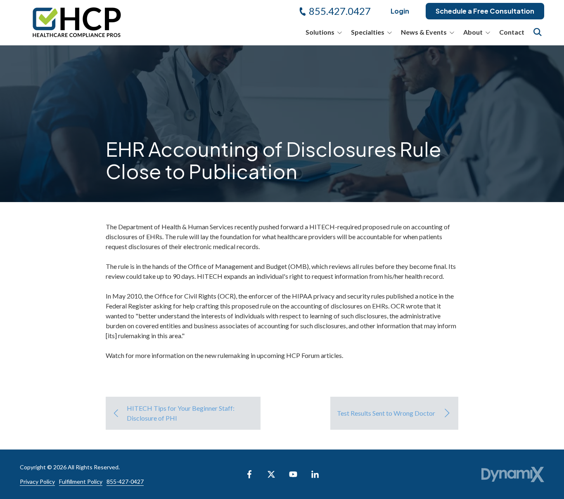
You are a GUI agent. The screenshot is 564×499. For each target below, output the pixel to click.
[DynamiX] (512, 474)
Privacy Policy (37, 481)
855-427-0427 (125, 481)
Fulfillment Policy (80, 481)
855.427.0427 (340, 11)
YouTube (293, 474)
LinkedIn (315, 474)
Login (400, 11)
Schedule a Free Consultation (485, 11)
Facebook (249, 474)
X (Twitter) (271, 474)
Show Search (537, 32)
